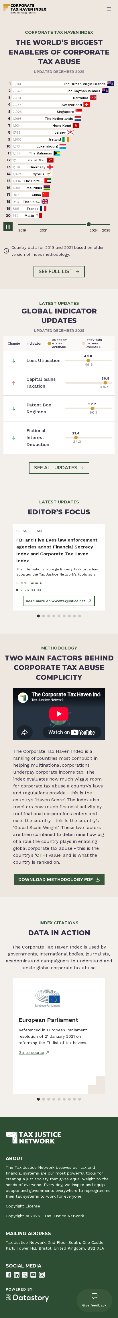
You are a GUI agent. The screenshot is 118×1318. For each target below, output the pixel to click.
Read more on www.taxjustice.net (55, 601)
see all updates (55, 468)
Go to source (31, 1052)
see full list (56, 271)
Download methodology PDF (55, 879)
